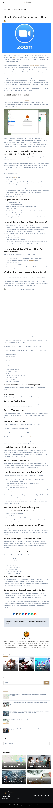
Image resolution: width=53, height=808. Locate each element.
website (29, 437)
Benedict (10, 21)
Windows (31, 260)
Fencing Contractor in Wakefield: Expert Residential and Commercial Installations (14, 766)
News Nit (6, 796)
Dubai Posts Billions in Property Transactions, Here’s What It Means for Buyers (38, 766)
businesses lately (34, 65)
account (15, 177)
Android (15, 57)
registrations (13, 491)
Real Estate (32, 762)
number (27, 100)
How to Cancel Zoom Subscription (25, 17)
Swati (8, 666)
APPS (5, 14)
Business (6, 777)
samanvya (41, 666)
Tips (5, 762)
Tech (30, 777)
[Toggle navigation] (3, 2)
